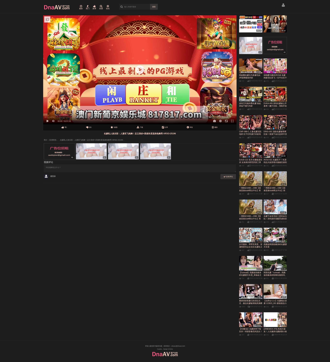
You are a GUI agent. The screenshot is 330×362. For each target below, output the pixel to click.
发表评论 (229, 177)
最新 (81, 8)
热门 (87, 8)
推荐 (94, 8)
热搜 (101, 8)
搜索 (154, 7)
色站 (108, 8)
